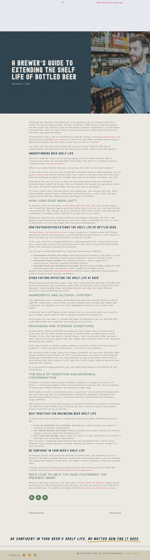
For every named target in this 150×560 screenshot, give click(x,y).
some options (61, 139)
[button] (31, 497)
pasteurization (109, 137)
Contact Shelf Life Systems (90, 482)
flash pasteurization (64, 271)
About (23, 27)
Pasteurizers (42, 27)
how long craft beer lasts (78, 205)
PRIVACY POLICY (132, 553)
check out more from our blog (100, 488)
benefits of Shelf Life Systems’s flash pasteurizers (68, 470)
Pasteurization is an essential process (48, 232)
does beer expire (54, 163)
